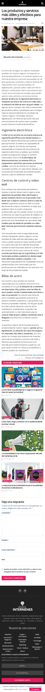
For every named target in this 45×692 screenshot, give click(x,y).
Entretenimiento (8, 646)
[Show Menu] (3, 3)
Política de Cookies (21, 689)
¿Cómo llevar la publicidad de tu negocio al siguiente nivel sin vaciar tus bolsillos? (22, 391)
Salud (37, 634)
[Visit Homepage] (22, 3)
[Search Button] (42, 3)
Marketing (7, 385)
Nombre (5, 540)
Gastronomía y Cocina (8, 650)
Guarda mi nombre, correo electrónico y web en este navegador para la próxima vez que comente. (22, 570)
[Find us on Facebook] (20, 590)
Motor (22, 651)
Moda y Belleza (22, 648)
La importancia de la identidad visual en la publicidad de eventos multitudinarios (22, 486)
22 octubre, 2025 (8, 427)
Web (3, 559)
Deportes (8, 634)
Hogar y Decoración (22, 635)
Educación (7, 643)
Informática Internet (22, 641)
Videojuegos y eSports (37, 648)
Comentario (7, 513)
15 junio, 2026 (7, 395)
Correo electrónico (9, 550)
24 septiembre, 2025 (8, 459)
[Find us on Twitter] (25, 591)
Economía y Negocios (8, 638)
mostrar (27, 57)
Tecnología (37, 641)
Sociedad (37, 637)
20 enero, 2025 (7, 490)
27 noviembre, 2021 (8, 23)
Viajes (37, 644)
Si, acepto (35, 689)
